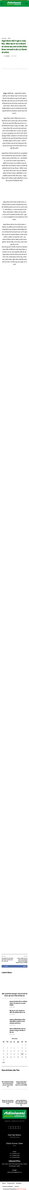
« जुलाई (3, 1062)
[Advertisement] (14, 22)
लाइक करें (24, 966)
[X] (12, 59)
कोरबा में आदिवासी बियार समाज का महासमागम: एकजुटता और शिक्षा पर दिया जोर (18, 1030)
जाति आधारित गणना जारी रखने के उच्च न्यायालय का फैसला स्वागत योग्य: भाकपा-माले (7, 960)
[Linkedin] (15, 59)
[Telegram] (19, 59)
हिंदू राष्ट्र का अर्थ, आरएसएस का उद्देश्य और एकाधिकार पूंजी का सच (7, 1102)
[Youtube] (19, 1127)
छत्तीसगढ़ (9, 38)
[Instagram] (12, 1127)
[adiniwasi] (3, 56)
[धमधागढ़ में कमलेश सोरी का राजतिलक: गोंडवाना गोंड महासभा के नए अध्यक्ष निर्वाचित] (5, 1004)
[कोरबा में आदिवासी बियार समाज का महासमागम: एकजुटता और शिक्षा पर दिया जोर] (5, 1031)
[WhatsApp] (23, 59)
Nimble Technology (21, 1189)
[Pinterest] (26, 59)
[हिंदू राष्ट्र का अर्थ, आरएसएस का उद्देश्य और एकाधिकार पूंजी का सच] (5, 1013)
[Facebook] (8, 59)
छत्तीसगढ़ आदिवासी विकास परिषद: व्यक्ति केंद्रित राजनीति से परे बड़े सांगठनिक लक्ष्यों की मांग (17, 1021)
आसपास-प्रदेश (4, 38)
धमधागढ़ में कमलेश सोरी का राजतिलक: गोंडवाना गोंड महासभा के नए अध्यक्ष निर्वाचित (18, 1003)
